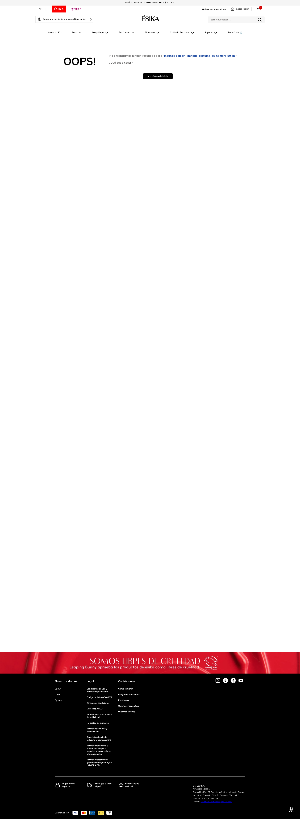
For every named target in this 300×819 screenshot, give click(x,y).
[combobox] (236, 19)
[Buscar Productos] (260, 20)
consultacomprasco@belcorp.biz (216, 801)
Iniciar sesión (242, 9)
